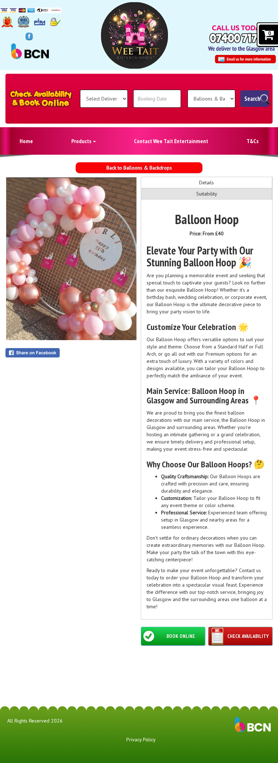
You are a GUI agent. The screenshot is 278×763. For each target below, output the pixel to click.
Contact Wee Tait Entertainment (171, 141)
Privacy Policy (141, 739)
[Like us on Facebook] (29, 36)
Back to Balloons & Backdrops (139, 167)
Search (252, 99)
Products (81, 141)
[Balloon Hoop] (71, 259)
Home (26, 141)
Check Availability (248, 636)
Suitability (206, 193)
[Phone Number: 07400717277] (242, 38)
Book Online (181, 636)
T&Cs (252, 141)
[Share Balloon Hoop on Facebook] (71, 352)
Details (206, 182)
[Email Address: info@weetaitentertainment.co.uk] (245, 59)
